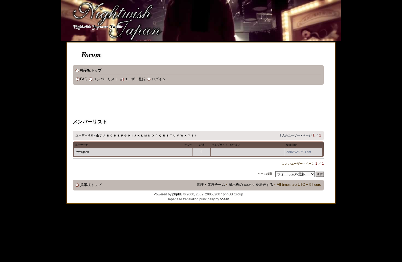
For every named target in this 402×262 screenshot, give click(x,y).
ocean (224, 199)
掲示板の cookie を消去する (251, 185)
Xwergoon (82, 151)
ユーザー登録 (134, 79)
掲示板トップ (90, 70)
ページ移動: (265, 173)
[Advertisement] (172, 102)
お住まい (234, 144)
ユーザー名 (82, 144)
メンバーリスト (105, 79)
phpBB (177, 194)
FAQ (83, 79)
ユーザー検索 (84, 135)
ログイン (159, 79)
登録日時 (291, 144)
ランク (188, 144)
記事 (202, 144)
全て (99, 135)
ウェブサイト (219, 144)
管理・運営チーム (211, 185)
